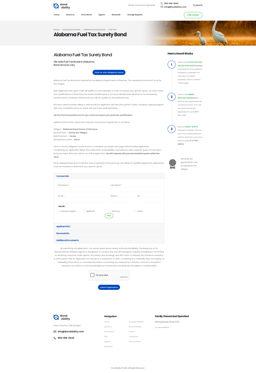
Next (109, 215)
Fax (138, 196)
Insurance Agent (68, 211)
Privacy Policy (134, 341)
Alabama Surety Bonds (94, 29)
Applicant (90, 211)
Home (56, 14)
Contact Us (133, 336)
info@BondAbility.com (175, 7)
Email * (61, 196)
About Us (70, 14)
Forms (131, 331)
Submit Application (109, 287)
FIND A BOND (193, 15)
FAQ (106, 336)
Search (198, 5)
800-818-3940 (171, 3)
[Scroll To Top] (251, 370)
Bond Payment (135, 327)
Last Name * (116, 185)
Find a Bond (86, 14)
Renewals (116, 14)
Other (140, 211)
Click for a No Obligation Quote (109, 72)
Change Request (135, 14)
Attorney (116, 211)
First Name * (63, 185)
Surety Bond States (71, 29)
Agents (101, 14)
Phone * (114, 196)
